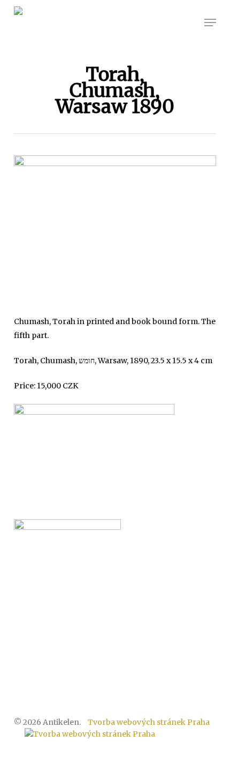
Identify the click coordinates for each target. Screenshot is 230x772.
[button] (210, 22)
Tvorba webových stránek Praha (149, 722)
